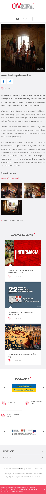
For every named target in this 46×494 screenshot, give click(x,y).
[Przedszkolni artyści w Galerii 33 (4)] (11, 207)
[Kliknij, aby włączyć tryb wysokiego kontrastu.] (25, 19)
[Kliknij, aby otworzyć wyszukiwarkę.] (36, 19)
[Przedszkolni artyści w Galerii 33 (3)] (34, 190)
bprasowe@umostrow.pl (10, 178)
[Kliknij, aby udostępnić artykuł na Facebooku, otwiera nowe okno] (3, 81)
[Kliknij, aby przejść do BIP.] (17, 19)
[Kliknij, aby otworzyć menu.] (10, 19)
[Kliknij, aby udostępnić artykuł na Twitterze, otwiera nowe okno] (10, 81)
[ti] (22, 477)
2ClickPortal (36, 477)
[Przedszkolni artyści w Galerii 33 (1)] (11, 190)
